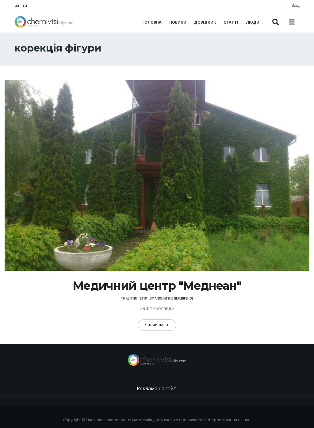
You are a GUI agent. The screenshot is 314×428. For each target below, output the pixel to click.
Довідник (205, 22)
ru (25, 5)
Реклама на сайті (157, 388)
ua (16, 5)
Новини (177, 22)
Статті (231, 22)
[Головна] (43, 22)
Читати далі (156, 325)
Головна (152, 22)
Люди (252, 22)
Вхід (296, 5)
